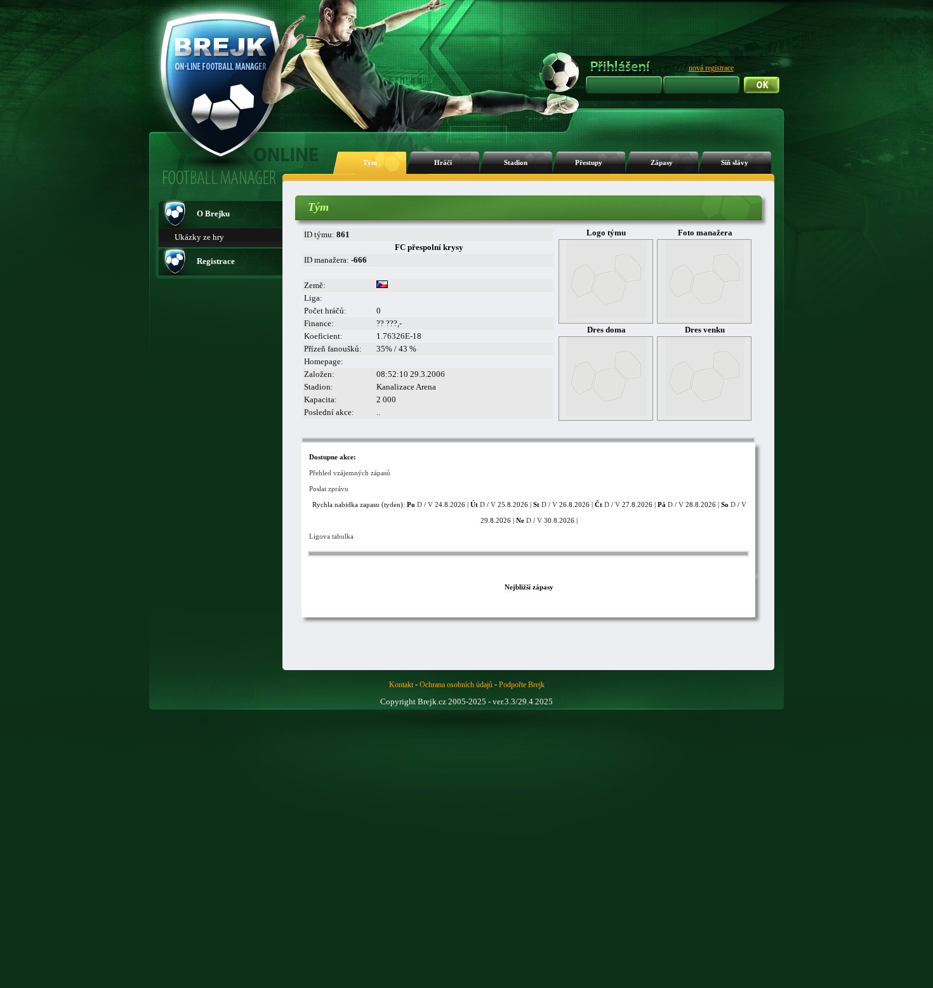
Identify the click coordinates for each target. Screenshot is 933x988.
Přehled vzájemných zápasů (349, 473)
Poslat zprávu (328, 488)
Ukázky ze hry (199, 237)
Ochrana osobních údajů (456, 684)
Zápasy (662, 162)
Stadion (515, 162)
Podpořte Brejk (522, 684)
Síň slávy (734, 162)
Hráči (443, 162)
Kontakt (401, 684)
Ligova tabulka (331, 536)
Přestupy (588, 162)
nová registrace (711, 67)
